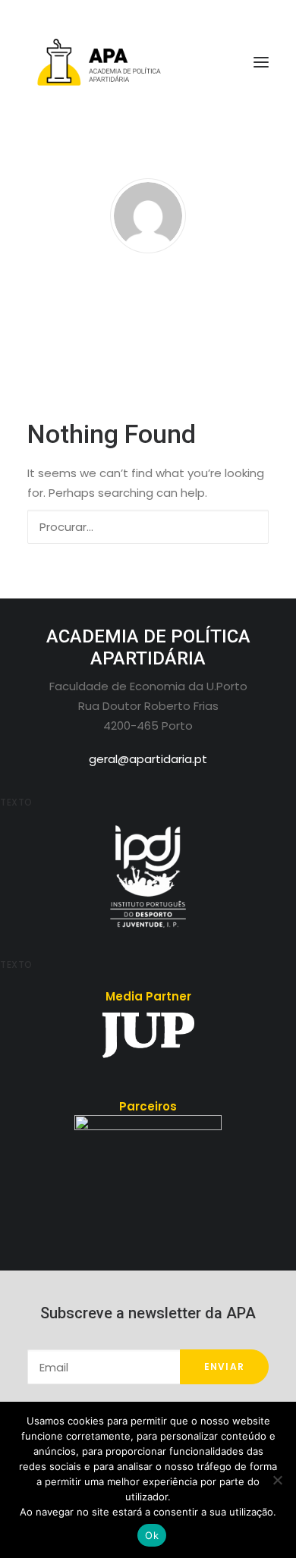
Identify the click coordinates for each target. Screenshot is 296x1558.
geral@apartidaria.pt (148, 759)
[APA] (148, 62)
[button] (249, 526)
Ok (152, 1535)
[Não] (277, 1479)
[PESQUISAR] (148, 527)
